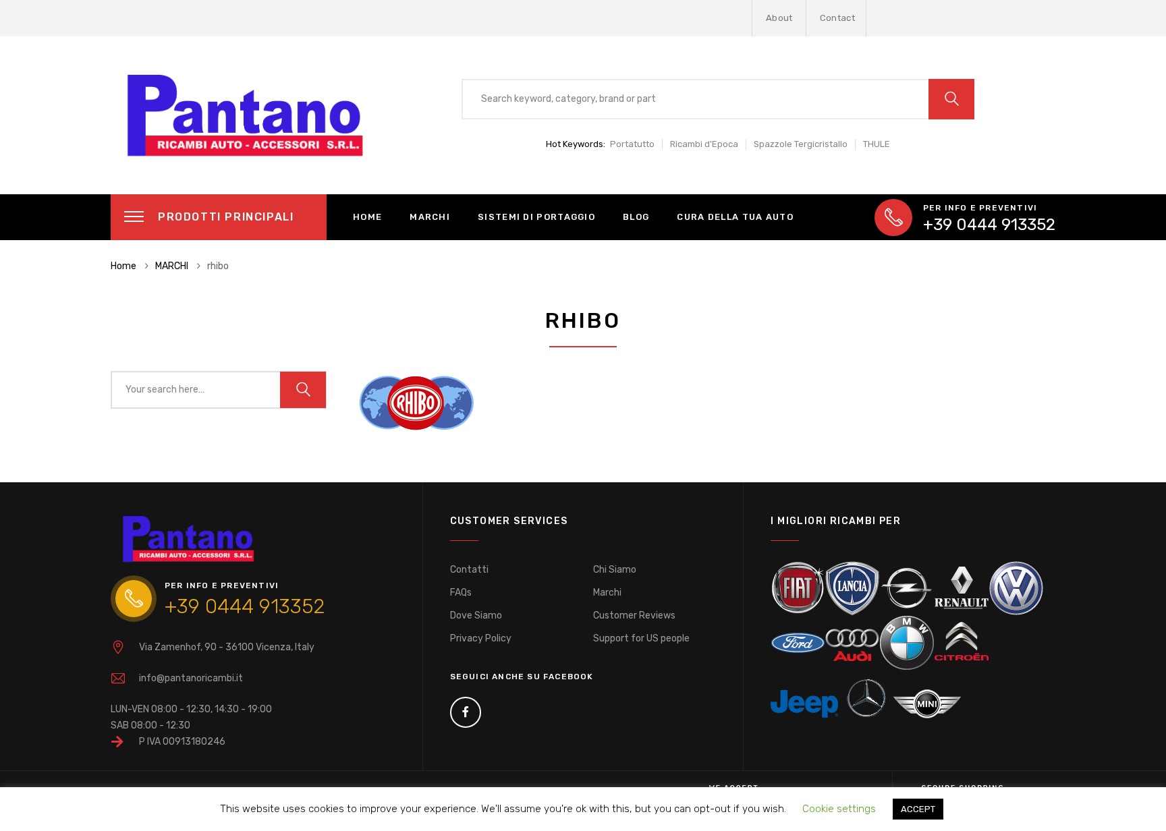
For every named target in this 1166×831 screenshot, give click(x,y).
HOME (367, 217)
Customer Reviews (634, 615)
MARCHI (430, 217)
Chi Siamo (614, 569)
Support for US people (641, 638)
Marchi (607, 592)
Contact (837, 18)
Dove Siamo (476, 615)
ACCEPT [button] (918, 809)
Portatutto (632, 144)
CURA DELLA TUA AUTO (735, 217)
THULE (876, 144)
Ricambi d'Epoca (704, 144)
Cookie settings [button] (839, 809)
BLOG (636, 217)
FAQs (461, 592)
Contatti (469, 569)
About (779, 18)
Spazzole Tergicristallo (801, 144)
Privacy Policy (480, 638)
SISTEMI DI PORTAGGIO (536, 217)
